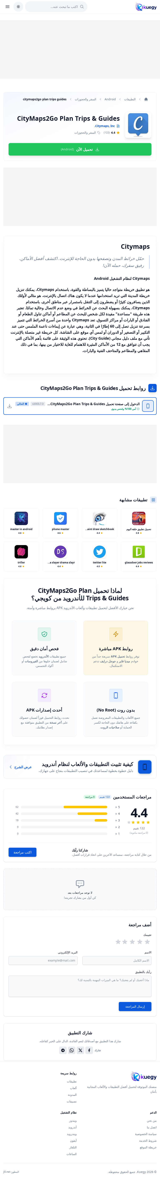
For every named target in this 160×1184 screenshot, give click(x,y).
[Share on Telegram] (63, 1050)
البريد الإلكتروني (68, 952)
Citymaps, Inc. (104, 126)
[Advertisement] (80, 49)
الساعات (71, 1154)
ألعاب (73, 1088)
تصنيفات (72, 1101)
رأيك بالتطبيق (143, 972)
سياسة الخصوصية (146, 1134)
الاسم (148, 952)
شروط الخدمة (148, 1141)
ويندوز (73, 1120)
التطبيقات (130, 99)
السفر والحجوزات (85, 99)
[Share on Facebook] (89, 1050)
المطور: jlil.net (11, 1172)
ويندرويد (72, 1134)
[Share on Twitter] (80, 1050)
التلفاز (73, 1147)
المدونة (72, 1095)
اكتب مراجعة (22, 852)
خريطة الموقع (148, 1147)
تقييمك (147, 935)
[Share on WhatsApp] (71, 1050)
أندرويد (72, 1127)
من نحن (152, 1120)
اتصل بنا (152, 1127)
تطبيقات (72, 1081)
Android (110, 99)
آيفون (73, 1141)
